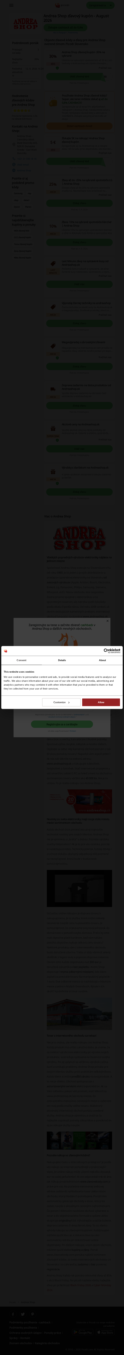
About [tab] (102, 660)
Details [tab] (62, 660)
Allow (101, 702)
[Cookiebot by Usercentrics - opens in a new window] (106, 650)
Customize (59, 702)
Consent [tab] (21, 660)
